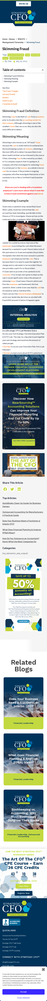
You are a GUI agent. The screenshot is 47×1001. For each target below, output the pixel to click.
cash (27, 55)
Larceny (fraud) (8, 94)
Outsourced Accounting (29, 835)
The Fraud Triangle (10, 91)
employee (6, 259)
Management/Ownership (13, 42)
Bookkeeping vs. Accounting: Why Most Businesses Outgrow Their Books (23, 815)
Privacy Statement (23, 997)
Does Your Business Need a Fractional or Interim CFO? (23, 702)
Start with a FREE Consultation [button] (23, 441)
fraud (5, 58)
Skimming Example (11, 81)
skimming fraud (16, 58)
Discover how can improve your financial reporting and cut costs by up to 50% (23, 410)
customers (6, 274)
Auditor (5, 97)
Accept (23, 992)
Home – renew (8, 39)
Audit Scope (7, 100)
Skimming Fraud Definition (14, 76)
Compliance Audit (9, 104)
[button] (43, 969)
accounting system (16, 55)
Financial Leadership (23, 723)
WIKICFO (21, 39)
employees (35, 55)
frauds (12, 126)
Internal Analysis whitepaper (29, 294)
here (40, 193)
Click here (6, 346)
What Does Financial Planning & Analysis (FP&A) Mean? (23, 758)
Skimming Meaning (11, 79)
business (40, 116)
